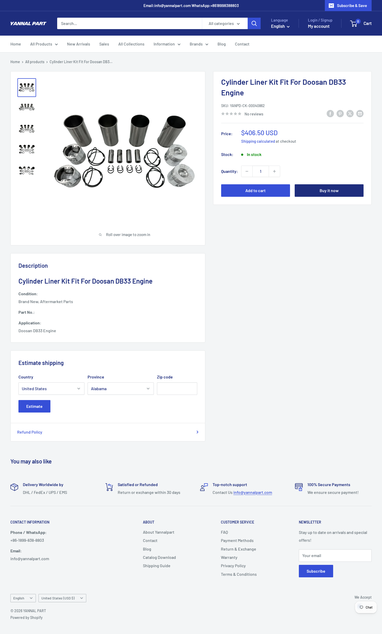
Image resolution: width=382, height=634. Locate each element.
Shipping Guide (156, 565)
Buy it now (329, 190)
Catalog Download (159, 557)
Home (15, 43)
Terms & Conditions (239, 574)
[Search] (254, 23)
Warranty (229, 557)
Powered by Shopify (26, 617)
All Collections (131, 43)
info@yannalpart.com (252, 492)
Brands (196, 43)
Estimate (34, 406)
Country (25, 376)
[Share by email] (360, 113)
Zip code (165, 376)
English (18, 598)
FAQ (224, 532)
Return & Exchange (238, 548)
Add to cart (255, 190)
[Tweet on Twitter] (350, 113)
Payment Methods (237, 540)
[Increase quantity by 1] (274, 171)
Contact (242, 43)
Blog (222, 43)
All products (34, 62)
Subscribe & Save (352, 5)
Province (96, 376)
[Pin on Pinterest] (340, 113)
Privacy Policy (233, 565)
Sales (104, 43)
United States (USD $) (58, 598)
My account (319, 26)
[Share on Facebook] (330, 113)
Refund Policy (29, 431)
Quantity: (229, 171)
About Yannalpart (158, 532)
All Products (41, 43)
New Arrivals (78, 43)
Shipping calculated (258, 141)
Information (164, 43)
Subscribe (316, 570)
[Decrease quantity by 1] (246, 171)
